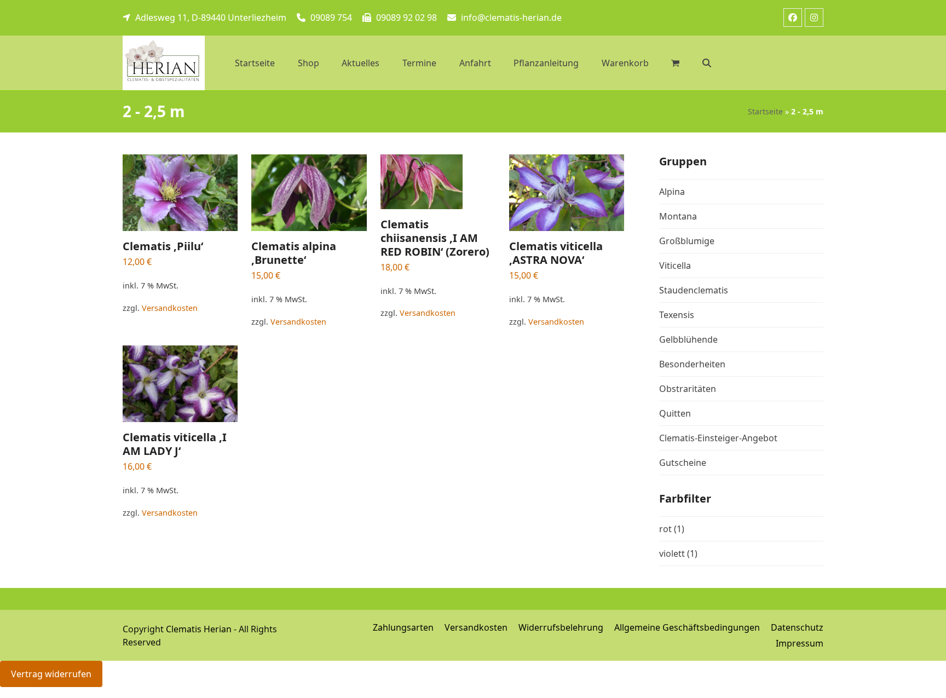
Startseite (765, 111)
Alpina (672, 192)
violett (672, 553)
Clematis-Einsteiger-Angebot (718, 438)
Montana (678, 216)
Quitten (675, 413)
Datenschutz (797, 627)
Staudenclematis (693, 290)
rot (665, 529)
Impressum (799, 643)
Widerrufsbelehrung (560, 627)
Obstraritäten (687, 389)
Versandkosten (170, 308)
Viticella (675, 265)
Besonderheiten (692, 364)
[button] (707, 63)
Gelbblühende (688, 339)
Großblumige (686, 241)
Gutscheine (682, 463)
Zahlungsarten (403, 627)
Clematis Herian (199, 629)
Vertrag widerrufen (51, 674)
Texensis (676, 315)
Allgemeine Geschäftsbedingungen (687, 627)
